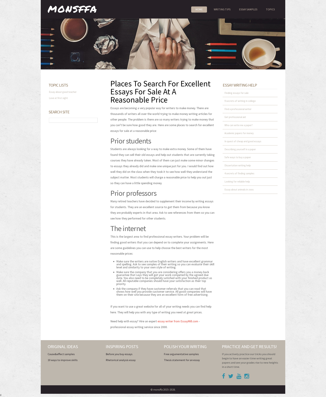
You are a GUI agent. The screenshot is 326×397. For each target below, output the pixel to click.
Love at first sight (58, 98)
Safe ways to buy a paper (237, 157)
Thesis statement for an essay (182, 360)
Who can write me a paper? (238, 125)
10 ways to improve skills (63, 360)
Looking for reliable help (237, 181)
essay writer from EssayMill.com (178, 321)
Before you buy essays (119, 354)
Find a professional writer (237, 109)
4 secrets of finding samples (239, 173)
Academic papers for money (239, 133)
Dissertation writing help (237, 165)
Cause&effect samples (61, 354)
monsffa (72, 8)
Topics (270, 9)
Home (199, 9)
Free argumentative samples (181, 354)
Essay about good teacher (63, 92)
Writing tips (222, 9)
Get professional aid (235, 117)
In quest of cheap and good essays (242, 141)
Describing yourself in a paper (240, 149)
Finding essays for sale (236, 93)
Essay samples (248, 9)
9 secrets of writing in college (240, 101)
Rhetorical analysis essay (121, 360)
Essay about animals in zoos (239, 189)
